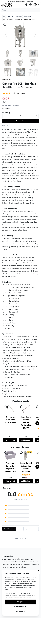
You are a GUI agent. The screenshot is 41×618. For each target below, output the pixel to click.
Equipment (10, 16)
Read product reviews (18, 93)
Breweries (19, 16)
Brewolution (27, 16)
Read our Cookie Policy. (24, 597)
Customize (20, 611)
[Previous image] (5, 35)
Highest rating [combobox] (29, 529)
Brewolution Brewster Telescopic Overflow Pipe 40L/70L (25, 422)
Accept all (20, 601)
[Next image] (36, 35)
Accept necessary (21, 606)
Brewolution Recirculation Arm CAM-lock (10, 420)
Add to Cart (20, 121)
